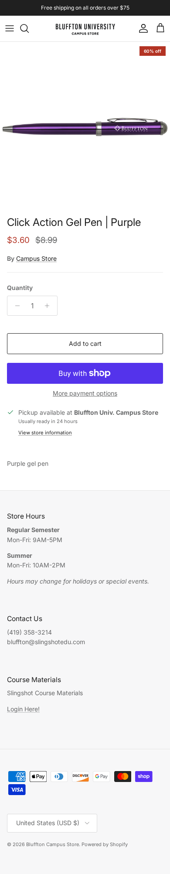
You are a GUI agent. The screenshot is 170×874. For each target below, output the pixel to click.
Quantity (20, 287)
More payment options (85, 393)
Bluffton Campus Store (52, 844)
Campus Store (36, 258)
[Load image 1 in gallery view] (85, 127)
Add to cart (85, 343)
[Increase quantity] (49, 305)
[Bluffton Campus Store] (85, 28)
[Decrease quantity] (15, 305)
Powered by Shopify (105, 844)
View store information (45, 433)
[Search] (28, 28)
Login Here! (23, 709)
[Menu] (9, 28)
